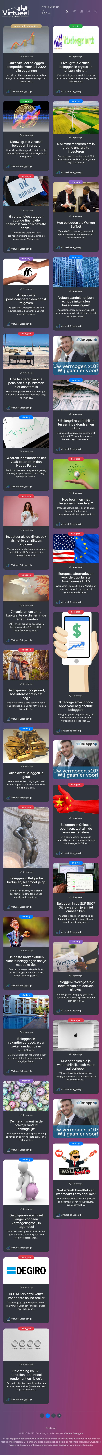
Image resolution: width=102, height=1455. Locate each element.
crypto (26, 101)
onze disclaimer (61, 1445)
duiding (26, 417)
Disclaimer (51, 1428)
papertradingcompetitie (26, 26)
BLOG (44, 13)
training (26, 258)
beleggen (26, 176)
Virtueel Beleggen (50, 6)
